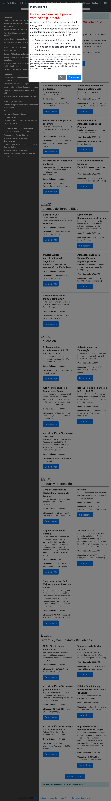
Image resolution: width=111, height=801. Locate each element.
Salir (62, 77)
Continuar (74, 77)
